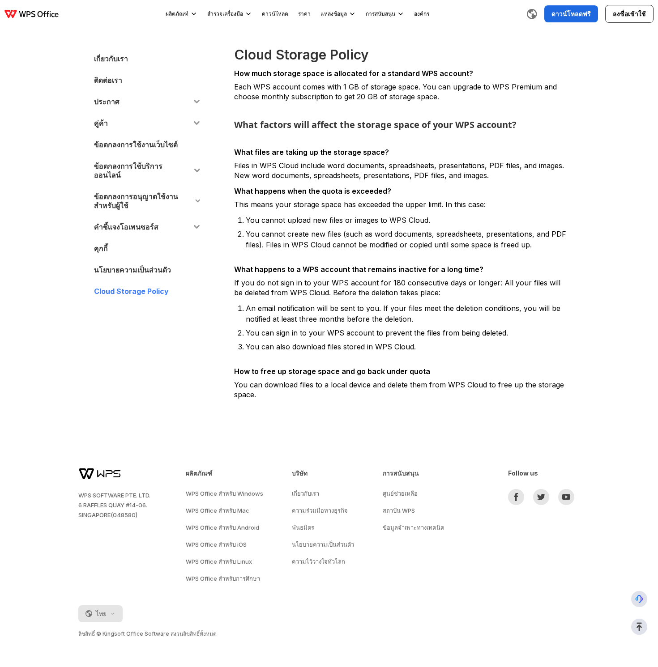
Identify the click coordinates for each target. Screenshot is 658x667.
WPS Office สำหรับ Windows (224, 493)
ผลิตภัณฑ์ (177, 13)
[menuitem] (147, 58)
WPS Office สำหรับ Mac (217, 510)
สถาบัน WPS (399, 510)
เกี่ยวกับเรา (305, 493)
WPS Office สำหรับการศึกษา (223, 578)
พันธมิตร (303, 527)
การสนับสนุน (380, 13)
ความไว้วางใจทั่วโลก (318, 561)
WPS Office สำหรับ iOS (216, 544)
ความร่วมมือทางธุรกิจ (320, 510)
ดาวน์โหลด (275, 13)
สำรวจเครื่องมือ (225, 13)
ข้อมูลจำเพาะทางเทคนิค (413, 527)
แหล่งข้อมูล (333, 13)
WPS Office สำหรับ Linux (219, 561)
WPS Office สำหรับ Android (222, 527)
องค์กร (421, 13)
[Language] (531, 13)
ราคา (304, 13)
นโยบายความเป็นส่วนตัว (323, 544)
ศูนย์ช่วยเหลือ (400, 493)
